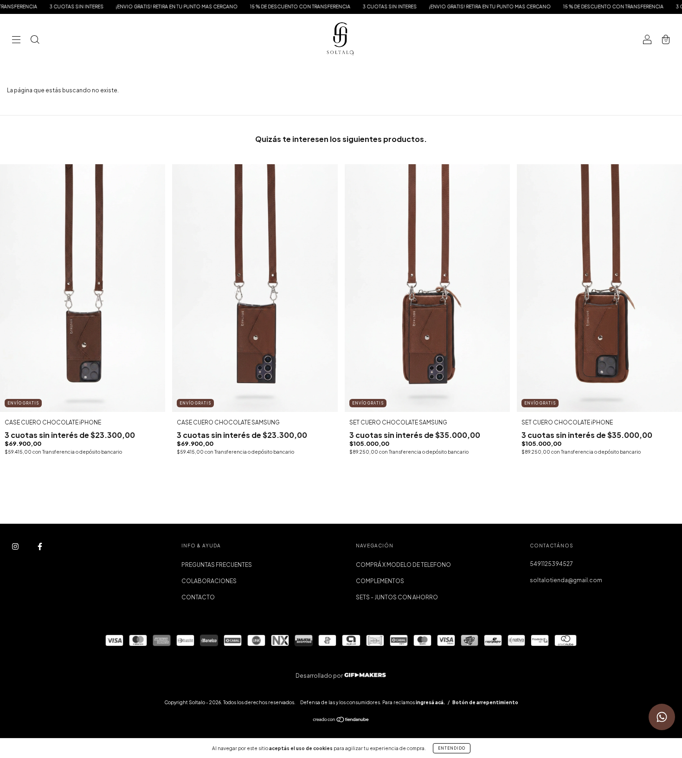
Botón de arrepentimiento (485, 702)
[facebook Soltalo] (40, 546)
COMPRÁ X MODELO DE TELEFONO (403, 564)
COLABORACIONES (209, 581)
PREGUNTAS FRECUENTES (216, 564)
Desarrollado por (320, 675)
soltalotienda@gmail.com (566, 580)
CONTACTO (198, 597)
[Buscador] (34, 40)
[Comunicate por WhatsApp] (662, 717)
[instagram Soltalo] (16, 546)
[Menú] (16, 40)
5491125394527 (551, 563)
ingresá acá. (430, 702)
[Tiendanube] (341, 720)
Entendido (451, 748)
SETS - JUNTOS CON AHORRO (397, 597)
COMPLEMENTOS (380, 581)
